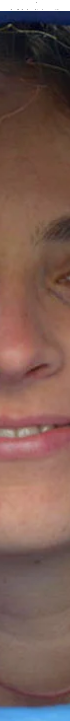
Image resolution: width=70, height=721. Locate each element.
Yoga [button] (42, 9)
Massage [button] (36, 9)
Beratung (29, 9)
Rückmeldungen (57, 9)
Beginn (11, 9)
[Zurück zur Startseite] (35, 4)
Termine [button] (48, 9)
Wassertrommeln (20, 9)
